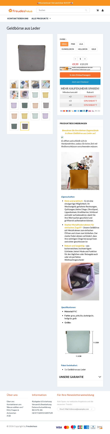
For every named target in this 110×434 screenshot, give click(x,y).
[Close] (96, 186)
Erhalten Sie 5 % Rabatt (33, 241)
